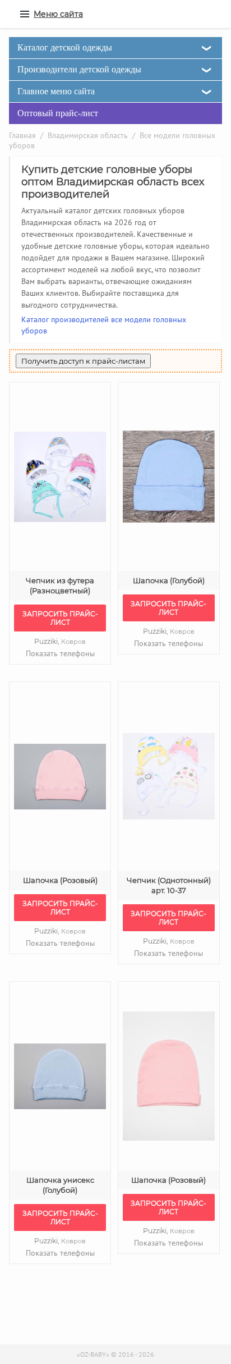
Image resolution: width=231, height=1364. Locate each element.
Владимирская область (88, 135)
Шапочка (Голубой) (169, 580)
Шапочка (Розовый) (60, 880)
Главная (22, 135)
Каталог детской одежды (64, 47)
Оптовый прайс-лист (57, 113)
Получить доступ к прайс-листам (83, 360)
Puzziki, (60, 641)
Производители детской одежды (79, 69)
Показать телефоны (60, 653)
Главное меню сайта (56, 91)
